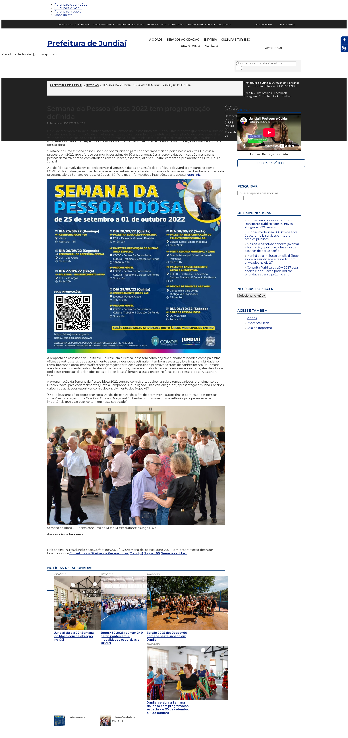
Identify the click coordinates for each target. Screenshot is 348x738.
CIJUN (229, 122)
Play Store (292, 48)
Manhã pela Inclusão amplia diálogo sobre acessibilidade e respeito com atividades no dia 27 (272, 259)
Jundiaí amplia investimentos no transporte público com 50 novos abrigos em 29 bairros (269, 224)
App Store (286, 48)
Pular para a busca (67, 11)
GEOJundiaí (224, 24)
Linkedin (286, 38)
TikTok (274, 38)
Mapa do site (63, 15)
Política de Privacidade (230, 130)
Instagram (268, 38)
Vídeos (252, 318)
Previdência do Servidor (201, 24)
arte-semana (75, 717)
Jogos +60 (152, 553)
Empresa (210, 39)
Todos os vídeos (271, 163)
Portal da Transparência (130, 24)
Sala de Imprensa (259, 328)
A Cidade (155, 39)
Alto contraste (263, 24)
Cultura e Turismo (235, 39)
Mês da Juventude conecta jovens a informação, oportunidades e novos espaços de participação (272, 247)
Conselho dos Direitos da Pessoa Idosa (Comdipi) (106, 553)
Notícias (211, 46)
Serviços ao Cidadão (183, 39)
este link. (194, 174)
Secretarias (190, 46)
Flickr (292, 38)
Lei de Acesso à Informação (74, 24)
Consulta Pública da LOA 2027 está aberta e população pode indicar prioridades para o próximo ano (271, 271)
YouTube (280, 38)
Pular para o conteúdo (70, 4)
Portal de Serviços (103, 24)
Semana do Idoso (174, 553)
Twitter (286, 96)
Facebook (280, 93)
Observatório (176, 24)
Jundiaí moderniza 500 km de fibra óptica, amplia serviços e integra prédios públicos (271, 235)
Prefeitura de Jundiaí (86, 43)
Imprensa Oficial (156, 24)
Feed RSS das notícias (258, 93)
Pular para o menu (68, 8)
